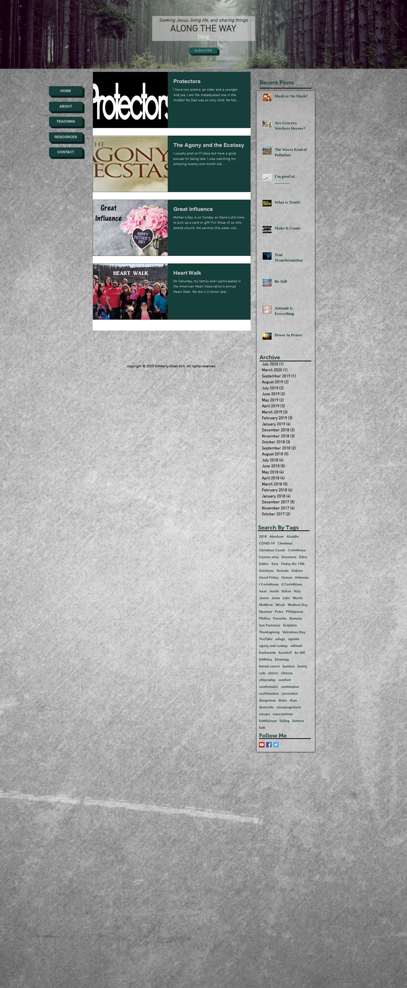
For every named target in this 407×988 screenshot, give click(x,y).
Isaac (263, 591)
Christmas (285, 543)
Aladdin (292, 537)
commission (290, 687)
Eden (303, 557)
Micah (280, 605)
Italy (297, 591)
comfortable (268, 687)
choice (273, 673)
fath (262, 728)
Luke (286, 598)
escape (264, 714)
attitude (296, 646)
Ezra (275, 564)
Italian (286, 591)
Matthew (266, 605)
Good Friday (269, 578)
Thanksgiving (269, 632)
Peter (279, 612)
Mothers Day (298, 605)
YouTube (266, 639)
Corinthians (296, 550)
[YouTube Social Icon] (262, 744)
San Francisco (269, 625)
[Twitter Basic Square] (276, 744)
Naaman (265, 612)
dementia (266, 707)
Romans (295, 619)
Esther (264, 564)
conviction (290, 694)
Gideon (297, 571)
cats (262, 673)
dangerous (267, 700)
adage (280, 639)
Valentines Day (293, 632)
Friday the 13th (293, 564)
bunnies (289, 666)
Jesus (276, 598)
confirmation (269, 694)
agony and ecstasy (273, 646)
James (264, 598)
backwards (267, 653)
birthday (265, 659)
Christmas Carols (272, 550)
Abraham (276, 537)
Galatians (266, 571)
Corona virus (269, 557)
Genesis (283, 571)
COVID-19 (267, 543)
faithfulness (268, 721)
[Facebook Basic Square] (269, 744)
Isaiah (274, 591)
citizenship (267, 680)
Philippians (294, 612)
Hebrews (302, 578)
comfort (284, 680)
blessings (282, 659)
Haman (286, 578)
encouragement (289, 707)
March (297, 598)
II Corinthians (291, 584)
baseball (285, 653)
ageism (293, 639)
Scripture (290, 625)
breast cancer (269, 666)
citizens (287, 673)
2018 (263, 537)
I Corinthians (269, 584)
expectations (283, 714)
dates (282, 700)
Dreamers (288, 557)
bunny (302, 666)
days (293, 700)
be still (300, 653)
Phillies (264, 619)
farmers (298, 721)
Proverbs (280, 619)
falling (284, 721)
